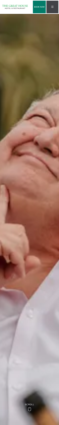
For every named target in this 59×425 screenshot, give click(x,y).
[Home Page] (15, 7)
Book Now (39, 7)
